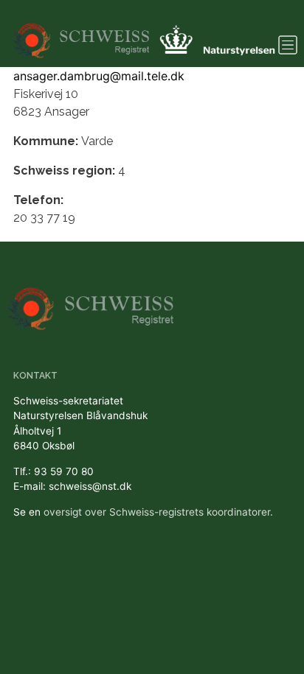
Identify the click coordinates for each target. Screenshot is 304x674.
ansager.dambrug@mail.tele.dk (98, 76)
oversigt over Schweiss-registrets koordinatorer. (158, 512)
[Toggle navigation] (288, 45)
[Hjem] (82, 33)
